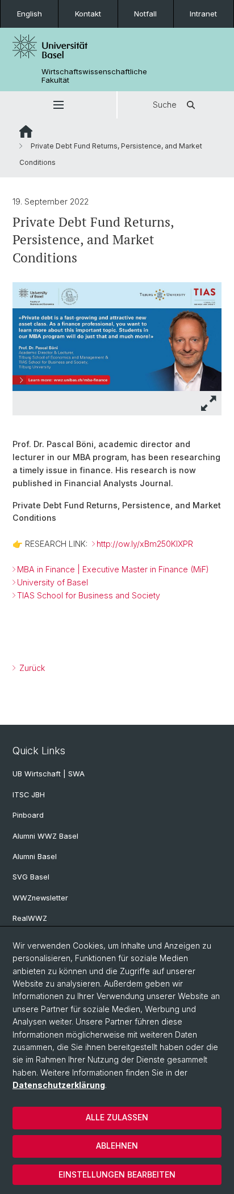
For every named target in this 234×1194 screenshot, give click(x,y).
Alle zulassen (117, 1117)
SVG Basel (30, 877)
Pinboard (28, 815)
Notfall (145, 13)
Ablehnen (117, 1145)
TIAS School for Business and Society (88, 595)
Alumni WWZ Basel (45, 836)
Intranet (203, 13)
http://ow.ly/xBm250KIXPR (145, 544)
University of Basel (52, 582)
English (29, 13)
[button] (58, 104)
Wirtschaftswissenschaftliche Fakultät (94, 75)
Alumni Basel (34, 856)
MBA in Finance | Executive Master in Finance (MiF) (113, 569)
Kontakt (88, 13)
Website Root (25, 131)
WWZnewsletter (40, 898)
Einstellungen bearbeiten (117, 1174)
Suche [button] (165, 104)
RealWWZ (29, 918)
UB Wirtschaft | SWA (48, 774)
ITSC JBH (28, 795)
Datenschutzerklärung (58, 1085)
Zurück (31, 668)
